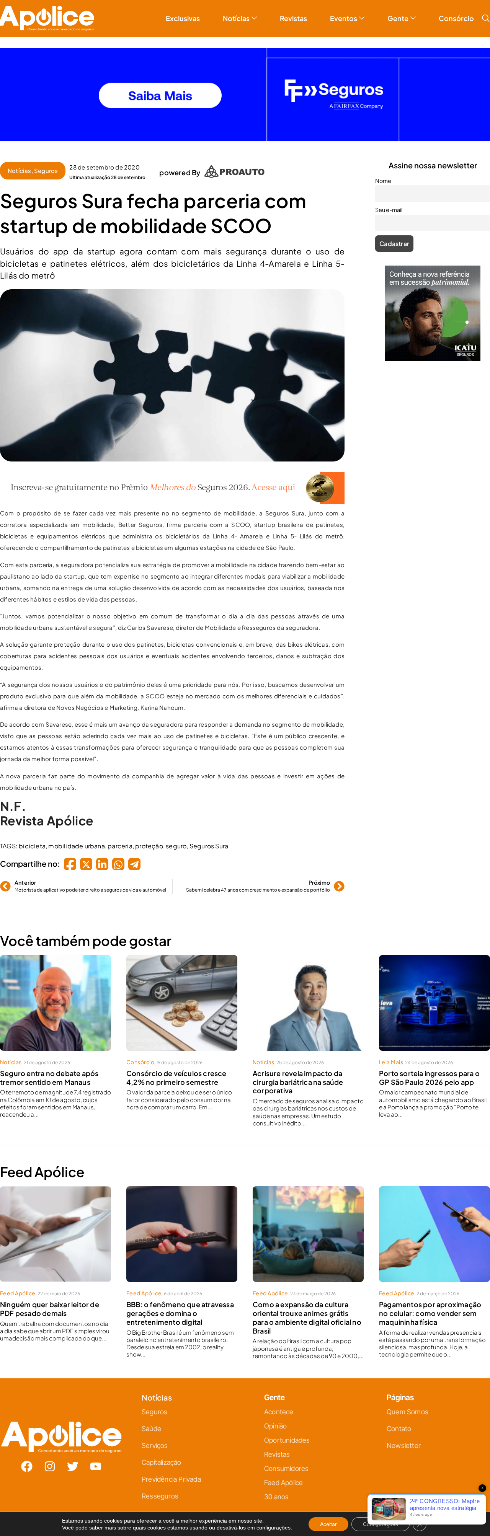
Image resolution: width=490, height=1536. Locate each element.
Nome (165, 745)
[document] (245, 768)
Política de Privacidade (256, 843)
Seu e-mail (170, 779)
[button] (330, 683)
